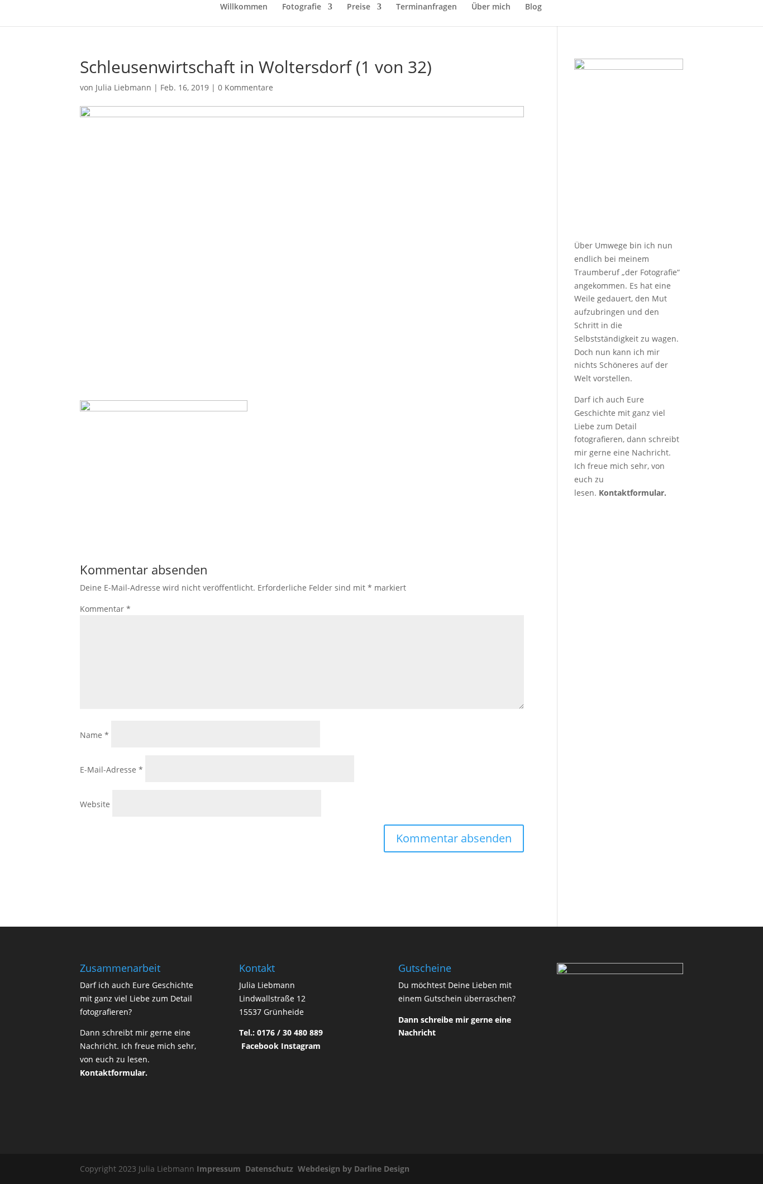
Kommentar (105, 608)
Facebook (260, 1046)
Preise (358, 7)
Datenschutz (270, 1168)
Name (94, 735)
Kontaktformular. (632, 492)
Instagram (301, 1046)
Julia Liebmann (123, 87)
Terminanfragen (426, 7)
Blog (533, 7)
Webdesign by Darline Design (355, 1168)
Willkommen (244, 7)
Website (95, 804)
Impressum (220, 1168)
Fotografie (301, 7)
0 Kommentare (245, 87)
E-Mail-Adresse (111, 769)
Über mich (491, 7)
